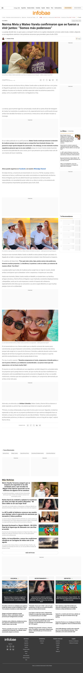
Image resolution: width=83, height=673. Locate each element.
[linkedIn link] (13, 649)
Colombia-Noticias (50, 453)
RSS (26, 659)
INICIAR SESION (77, 7)
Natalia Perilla (10, 38)
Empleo (42, 643)
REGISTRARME (68, 7)
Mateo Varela (14, 453)
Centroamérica (58, 8)
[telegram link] (10, 649)
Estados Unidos (30, 8)
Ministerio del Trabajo (26, 17)
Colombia (38, 8)
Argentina (23, 8)
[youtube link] (7, 649)
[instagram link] (13, 646)
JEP (32, 17)
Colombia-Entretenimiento (37, 453)
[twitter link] (10, 646)
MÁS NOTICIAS (30, 553)
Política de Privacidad (73, 643)
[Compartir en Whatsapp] (40, 80)
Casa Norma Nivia (24, 453)
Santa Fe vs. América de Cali (46, 17)
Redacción (42, 640)
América (26, 640)
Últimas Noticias (26, 657)
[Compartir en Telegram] (53, 80)
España (43, 8)
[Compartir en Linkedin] (50, 80)
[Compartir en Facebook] (44, 80)
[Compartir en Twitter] (47, 80)
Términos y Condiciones (73, 640)
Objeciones (19, 17)
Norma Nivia (6, 453)
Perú (52, 8)
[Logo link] (41, 12)
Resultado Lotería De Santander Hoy (8, 17)
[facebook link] (7, 646)
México (48, 8)
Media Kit (58, 651)
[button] (2, 8)
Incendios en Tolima (63, 17)
